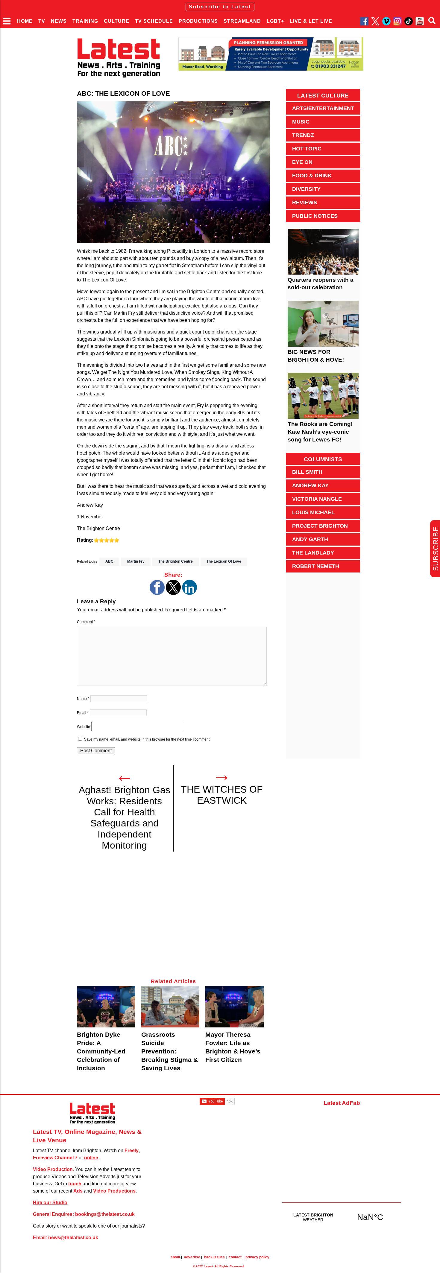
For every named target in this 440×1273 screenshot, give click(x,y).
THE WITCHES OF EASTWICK (222, 795)
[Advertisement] (173, 918)
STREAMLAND (242, 21)
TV (41, 21)
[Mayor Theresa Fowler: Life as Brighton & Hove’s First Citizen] (234, 1006)
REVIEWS (304, 202)
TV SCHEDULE (154, 21)
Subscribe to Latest (220, 6)
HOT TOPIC (306, 149)
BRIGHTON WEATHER (341, 1217)
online (91, 1157)
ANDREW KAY (310, 485)
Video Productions (114, 1190)
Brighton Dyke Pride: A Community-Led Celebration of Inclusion (101, 1051)
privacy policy (257, 1257)
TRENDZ (303, 135)
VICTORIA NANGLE (317, 499)
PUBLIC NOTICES (315, 216)
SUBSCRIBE (436, 548)
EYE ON (302, 162)
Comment (86, 622)
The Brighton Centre (175, 561)
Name (83, 699)
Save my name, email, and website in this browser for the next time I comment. (147, 739)
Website (83, 727)
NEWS (59, 21)
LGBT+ (275, 21)
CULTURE (116, 21)
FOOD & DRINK (312, 176)
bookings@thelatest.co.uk (105, 1214)
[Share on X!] (173, 593)
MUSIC (300, 122)
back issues (214, 1257)
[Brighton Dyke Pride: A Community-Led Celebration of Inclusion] (106, 1006)
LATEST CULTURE (323, 95)
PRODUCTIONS (198, 21)
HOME (25, 21)
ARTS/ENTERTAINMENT (323, 108)
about (175, 1257)
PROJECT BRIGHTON (320, 526)
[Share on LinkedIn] (189, 593)
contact (235, 1257)
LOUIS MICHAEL (313, 512)
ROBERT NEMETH (315, 566)
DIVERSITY (306, 189)
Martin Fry (136, 561)
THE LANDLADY (313, 553)
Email (83, 713)
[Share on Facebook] (157, 593)
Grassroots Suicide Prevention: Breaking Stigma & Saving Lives (169, 1051)
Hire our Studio (50, 1202)
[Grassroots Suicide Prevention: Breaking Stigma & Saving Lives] (170, 1006)
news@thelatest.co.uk (73, 1237)
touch (74, 1183)
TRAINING (85, 21)
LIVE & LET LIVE (311, 21)
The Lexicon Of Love (224, 561)
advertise (192, 1257)
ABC (109, 561)
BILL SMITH (307, 472)
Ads (78, 1190)
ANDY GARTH (310, 539)
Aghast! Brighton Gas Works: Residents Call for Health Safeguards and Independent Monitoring (124, 818)
